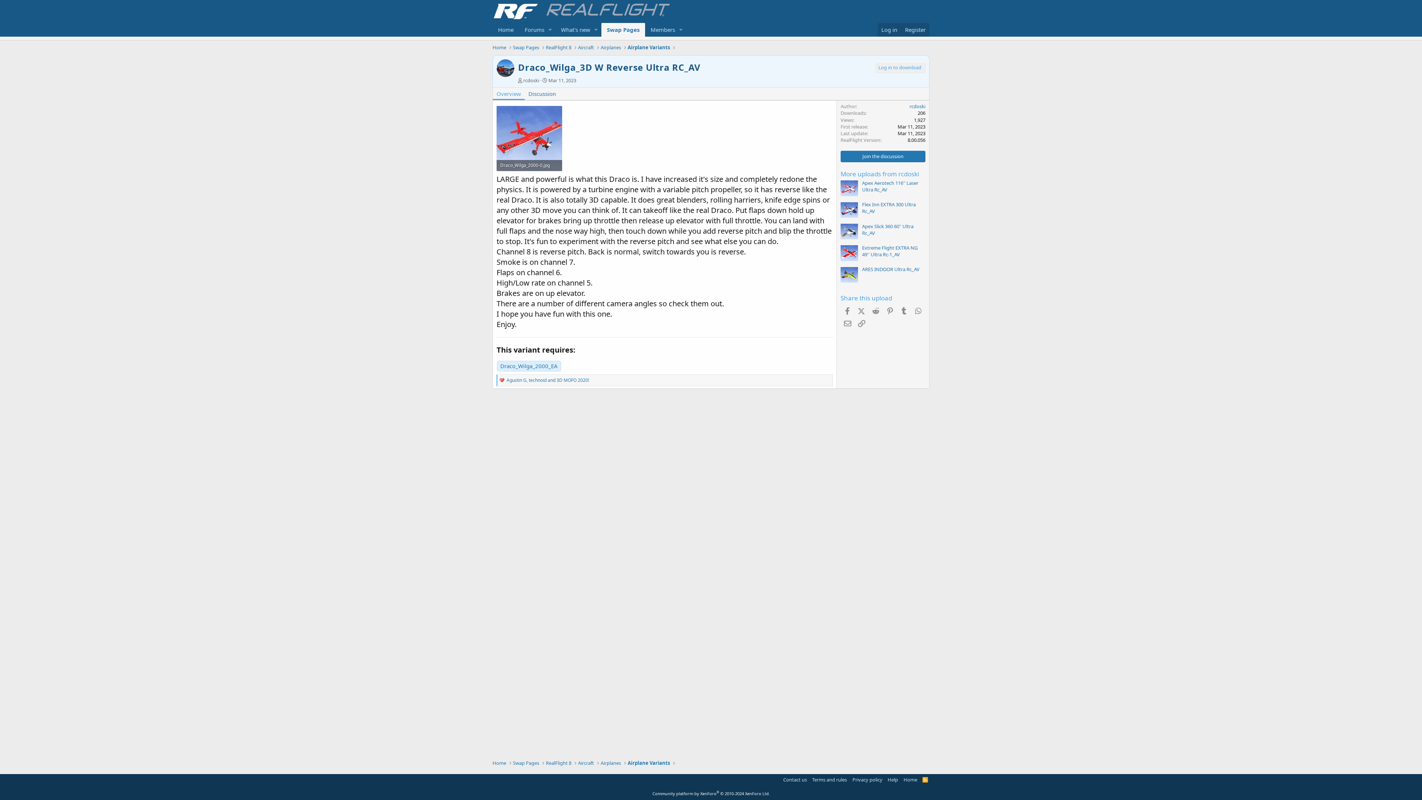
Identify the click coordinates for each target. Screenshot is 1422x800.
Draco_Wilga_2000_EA (529, 366)
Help (893, 779)
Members (663, 29)
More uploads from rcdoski (880, 174)
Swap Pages (623, 29)
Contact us (795, 779)
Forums (534, 29)
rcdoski (531, 80)
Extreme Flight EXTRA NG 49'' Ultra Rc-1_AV (890, 251)
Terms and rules (829, 779)
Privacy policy (867, 779)
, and (548, 380)
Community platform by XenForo (711, 793)
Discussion (542, 93)
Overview (509, 93)
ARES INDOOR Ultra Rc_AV (890, 269)
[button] (550, 30)
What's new (575, 29)
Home (506, 29)
